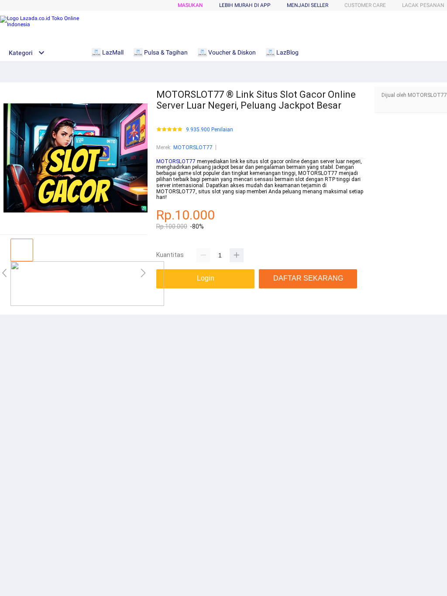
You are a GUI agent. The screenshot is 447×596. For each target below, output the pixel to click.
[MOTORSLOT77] (87, 304)
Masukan (190, 5)
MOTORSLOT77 (193, 147)
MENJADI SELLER (307, 5)
